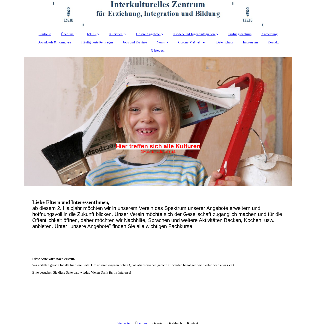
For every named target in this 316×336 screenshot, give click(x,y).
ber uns (142, 323)
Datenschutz (224, 42)
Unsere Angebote (148, 34)
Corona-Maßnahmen (192, 42)
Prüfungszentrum (240, 34)
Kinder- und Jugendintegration (194, 34)
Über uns (67, 34)
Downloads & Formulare (54, 42)
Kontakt (273, 42)
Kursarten (116, 34)
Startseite (45, 34)
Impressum (250, 42)
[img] (158, 14)
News (161, 42)
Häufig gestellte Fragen (97, 42)
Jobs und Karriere (135, 42)
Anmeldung (269, 34)
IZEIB (91, 34)
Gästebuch (158, 50)
